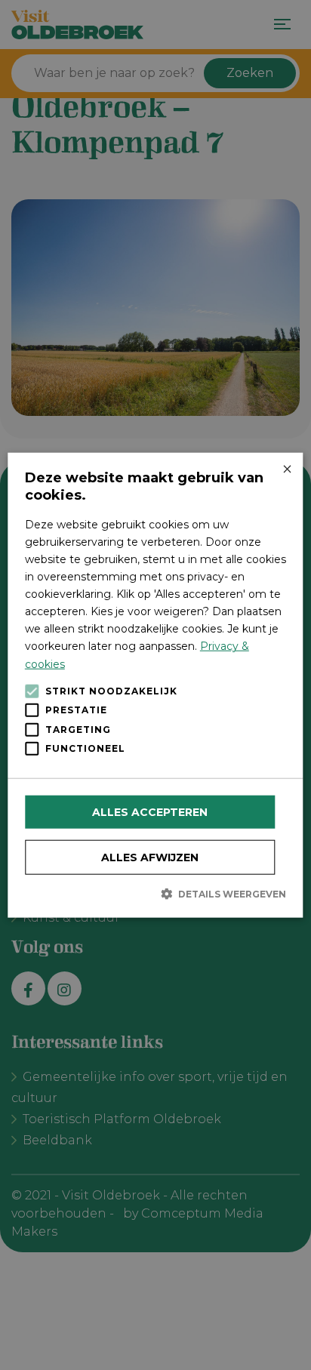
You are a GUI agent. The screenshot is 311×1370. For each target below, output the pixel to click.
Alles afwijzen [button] (150, 857)
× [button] (286, 469)
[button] (155, 893)
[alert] (155, 685)
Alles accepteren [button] (150, 811)
